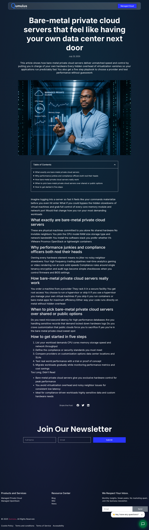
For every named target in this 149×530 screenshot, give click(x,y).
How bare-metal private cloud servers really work (57, 179)
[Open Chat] (143, 524)
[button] (115, 165)
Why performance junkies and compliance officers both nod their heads (66, 176)
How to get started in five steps (49, 187)
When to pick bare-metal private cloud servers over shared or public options (69, 183)
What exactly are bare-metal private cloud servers (57, 172)
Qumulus (12, 519)
